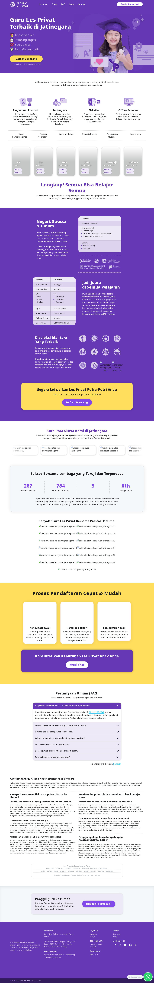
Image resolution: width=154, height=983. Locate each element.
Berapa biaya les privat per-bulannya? (52, 757)
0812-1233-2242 (96, 712)
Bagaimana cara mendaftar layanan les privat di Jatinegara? (62, 705)
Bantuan (97, 875)
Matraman (93, 871)
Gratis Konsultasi (130, 4)
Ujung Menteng (103, 868)
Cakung (75, 866)
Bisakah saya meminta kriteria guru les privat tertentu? (61, 725)
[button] (129, 977)
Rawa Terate (93, 868)
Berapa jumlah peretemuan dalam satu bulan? (56, 750)
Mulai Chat (77, 664)
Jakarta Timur (85, 866)
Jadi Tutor (94, 954)
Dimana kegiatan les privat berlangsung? (54, 731)
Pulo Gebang (85, 868)
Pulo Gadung (109, 871)
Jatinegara (68, 868)
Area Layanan (37, 980)
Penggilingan (76, 868)
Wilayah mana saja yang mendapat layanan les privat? (60, 738)
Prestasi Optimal (23, 980)
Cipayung (49, 871)
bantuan (117, 764)
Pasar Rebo (101, 871)
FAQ (63, 4)
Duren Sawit (63, 871)
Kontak (81, 4)
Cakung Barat (50, 868)
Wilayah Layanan (65, 875)
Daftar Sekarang (26, 58)
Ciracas (56, 871)
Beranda (56, 875)
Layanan (43, 4)
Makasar (86, 871)
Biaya (54, 4)
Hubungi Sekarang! (98, 903)
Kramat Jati (78, 871)
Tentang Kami (96, 944)
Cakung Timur (60, 868)
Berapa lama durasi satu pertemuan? (52, 744)
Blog (71, 4)
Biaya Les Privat (88, 875)
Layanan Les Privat (77, 875)
